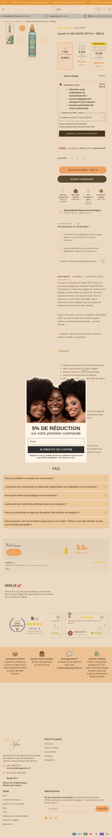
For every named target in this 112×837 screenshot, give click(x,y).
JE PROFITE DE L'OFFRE (56, 449)
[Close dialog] (85, 370)
